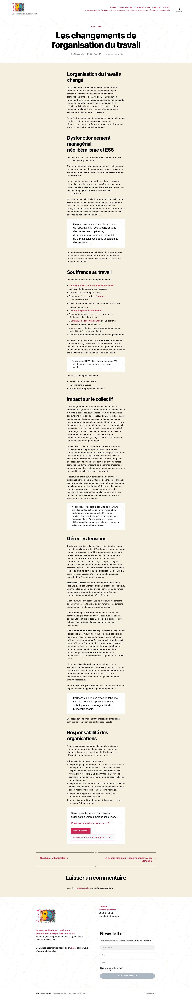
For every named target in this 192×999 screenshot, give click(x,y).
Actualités (96, 26)
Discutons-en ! (80, 831)
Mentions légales (60, 993)
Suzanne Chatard (107, 910)
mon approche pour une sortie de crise (93, 837)
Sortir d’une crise (125, 7)
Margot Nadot (79, 54)
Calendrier (156, 7)
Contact (166, 7)
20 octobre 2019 (96, 54)
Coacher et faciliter (142, 7)
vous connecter (83, 888)
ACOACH (46, 993)
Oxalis (73, 948)
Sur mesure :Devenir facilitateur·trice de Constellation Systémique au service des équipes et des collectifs (127, 10)
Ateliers (113, 7)
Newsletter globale (108, 970)
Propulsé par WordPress (78, 993)
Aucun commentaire (115, 54)
